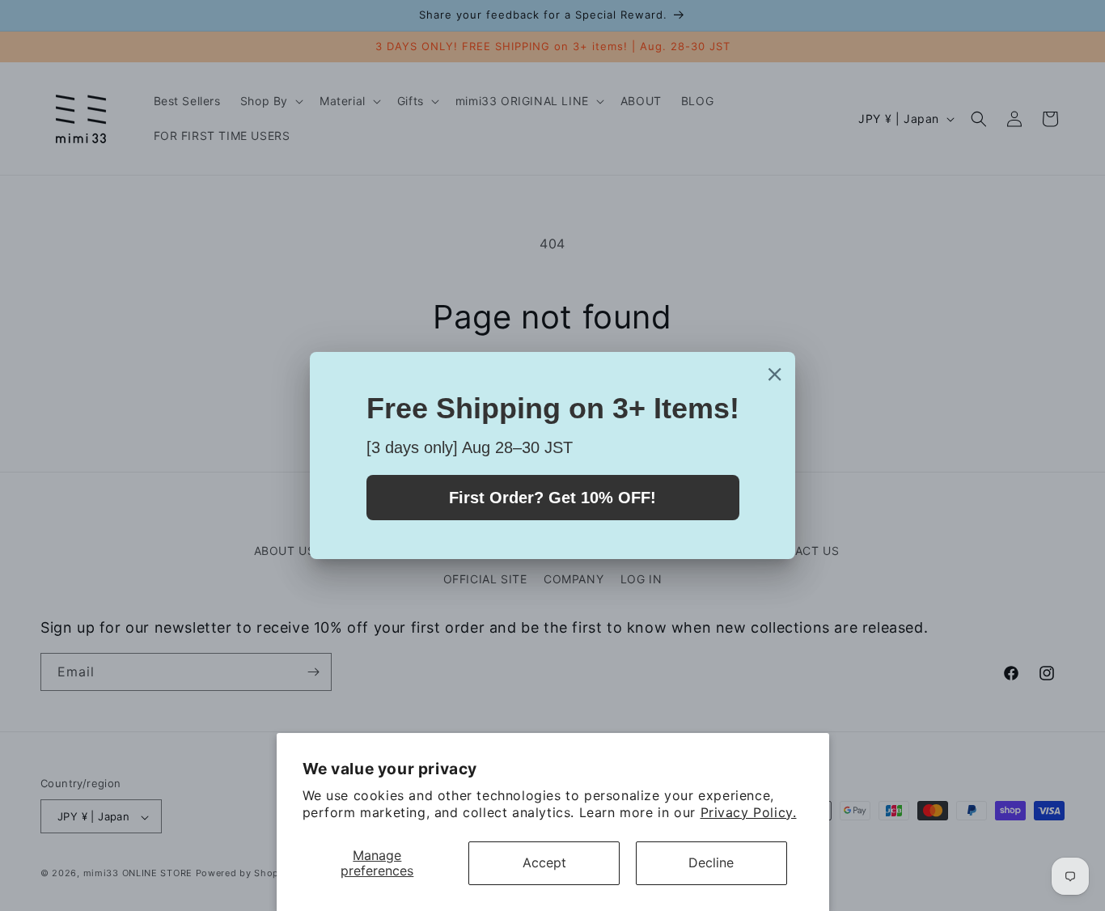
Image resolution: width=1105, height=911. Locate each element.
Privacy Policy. (749, 812)
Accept (544, 862)
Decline (711, 862)
